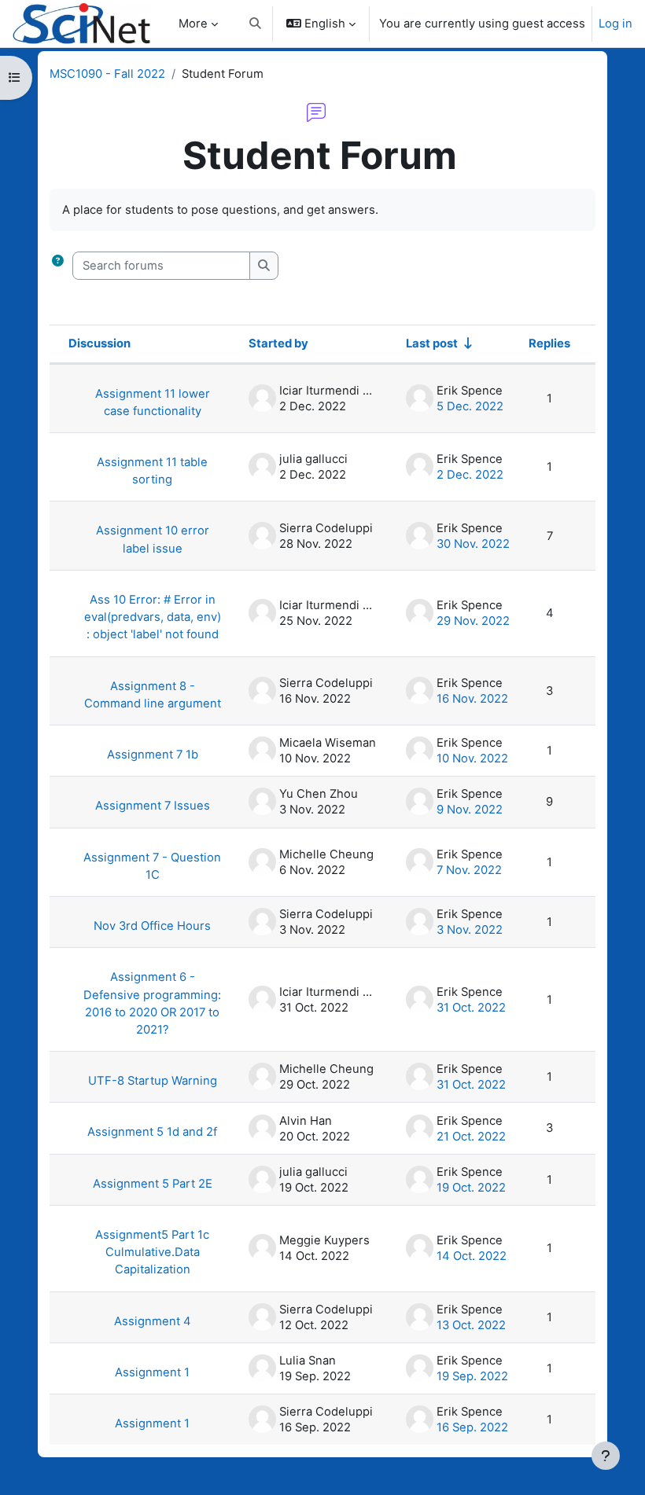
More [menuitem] (193, 24)
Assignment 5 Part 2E (152, 1184)
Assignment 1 (152, 1372)
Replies (549, 343)
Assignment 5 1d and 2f (152, 1132)
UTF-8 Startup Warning (152, 1081)
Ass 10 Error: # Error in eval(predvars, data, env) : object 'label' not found (152, 617)
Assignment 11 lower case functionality (152, 402)
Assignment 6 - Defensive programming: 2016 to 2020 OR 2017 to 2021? (152, 1003)
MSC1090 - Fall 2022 (107, 74)
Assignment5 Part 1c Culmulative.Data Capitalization (152, 1252)
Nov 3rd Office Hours (152, 926)
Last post (432, 343)
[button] (255, 23)
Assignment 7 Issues (152, 806)
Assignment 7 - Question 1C (152, 866)
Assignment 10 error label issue (152, 539)
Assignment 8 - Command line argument (152, 695)
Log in (615, 24)
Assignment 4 (152, 1321)
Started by (278, 343)
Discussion (99, 343)
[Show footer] (606, 1456)
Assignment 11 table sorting (152, 471)
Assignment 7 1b (152, 755)
